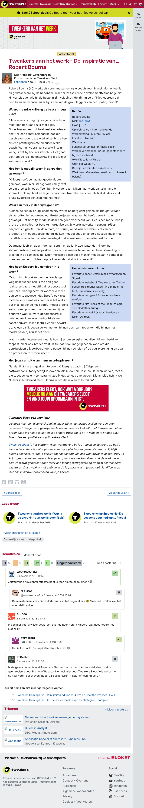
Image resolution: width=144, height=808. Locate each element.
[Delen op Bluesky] (17, 482)
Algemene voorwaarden (78, 791)
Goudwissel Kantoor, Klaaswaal (45, 743)
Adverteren (70, 775)
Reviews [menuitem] (45, 4)
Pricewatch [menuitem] (88, 4)
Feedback (20, 81)
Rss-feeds (120, 791)
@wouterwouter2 (30, 595)
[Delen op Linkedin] (10, 482)
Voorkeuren (84, 801)
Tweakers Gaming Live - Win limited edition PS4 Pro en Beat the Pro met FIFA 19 (66, 695)
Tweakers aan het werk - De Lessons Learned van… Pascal (104, 515)
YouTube (119, 780)
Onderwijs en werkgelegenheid (23, 539)
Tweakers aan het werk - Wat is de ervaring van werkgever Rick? (41, 515)
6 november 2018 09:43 (31, 618)
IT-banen (11, 709)
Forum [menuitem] (102, 4)
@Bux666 (26, 642)
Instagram (120, 785)
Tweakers (9, 778)
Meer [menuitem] (113, 4)
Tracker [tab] (138, 17)
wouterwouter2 (27, 571)
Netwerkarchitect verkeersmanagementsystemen (57, 717)
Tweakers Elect (19, 444)
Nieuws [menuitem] (33, 4)
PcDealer (23, 657)
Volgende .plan (118, 492)
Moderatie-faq (32, 555)
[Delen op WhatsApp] (23, 482)
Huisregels (69, 785)
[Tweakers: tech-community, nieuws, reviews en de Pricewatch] (13, 4)
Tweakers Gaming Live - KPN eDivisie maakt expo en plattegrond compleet (62, 700)
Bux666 (22, 614)
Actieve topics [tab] (138, 29)
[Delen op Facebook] (4, 482)
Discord (119, 796)
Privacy (67, 796)
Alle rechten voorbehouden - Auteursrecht (29, 781)
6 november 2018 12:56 (30, 575)
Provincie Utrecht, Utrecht (42, 721)
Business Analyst (36, 728)
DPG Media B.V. (46, 778)
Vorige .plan (13, 492)
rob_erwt (84, 121)
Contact (68, 780)
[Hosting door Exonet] (114, 758)
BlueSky (119, 775)
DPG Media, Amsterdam (41, 732)
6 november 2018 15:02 (57, 595)
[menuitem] (125, 4)
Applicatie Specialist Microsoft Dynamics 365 (55, 739)
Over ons (82, 780)
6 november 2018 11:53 (30, 661)
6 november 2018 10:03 (49, 642)
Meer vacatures (117, 709)
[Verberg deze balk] (129, 13)
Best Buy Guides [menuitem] (64, 4)
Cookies (68, 801)
